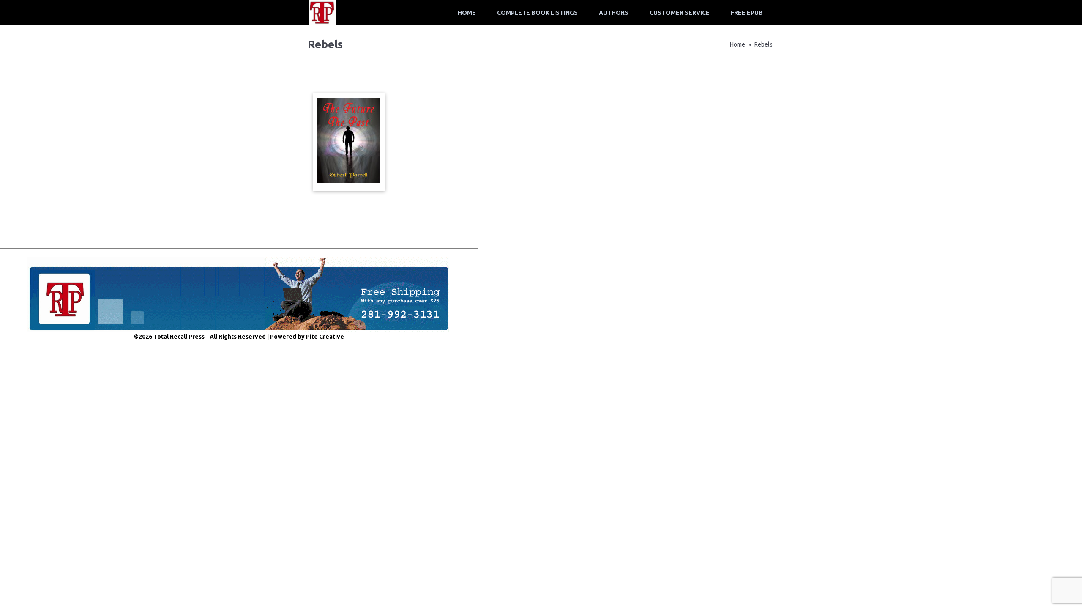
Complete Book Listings (537, 12)
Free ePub (747, 12)
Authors (613, 12)
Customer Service (680, 12)
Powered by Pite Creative (307, 336)
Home (467, 12)
